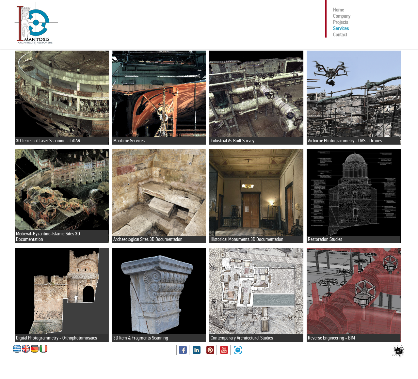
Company (341, 16)
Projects (340, 22)
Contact (340, 34)
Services (341, 28)
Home (338, 10)
